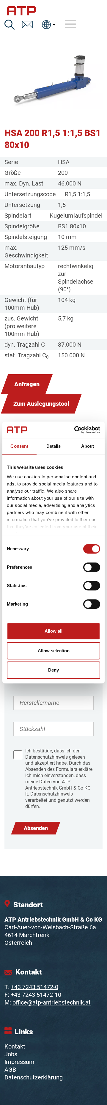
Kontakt (14, 1046)
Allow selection (54, 650)
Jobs (10, 1054)
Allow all (53, 631)
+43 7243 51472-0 (34, 987)
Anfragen (27, 384)
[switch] (91, 567)
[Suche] (9, 25)
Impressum (19, 1061)
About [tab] (87, 446)
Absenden (36, 828)
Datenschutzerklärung (33, 1077)
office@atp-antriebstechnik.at (51, 1002)
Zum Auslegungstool (41, 403)
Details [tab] (53, 446)
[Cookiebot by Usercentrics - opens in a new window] (75, 430)
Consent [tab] (19, 446)
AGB (10, 1069)
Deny (53, 669)
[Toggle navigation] (70, 24)
